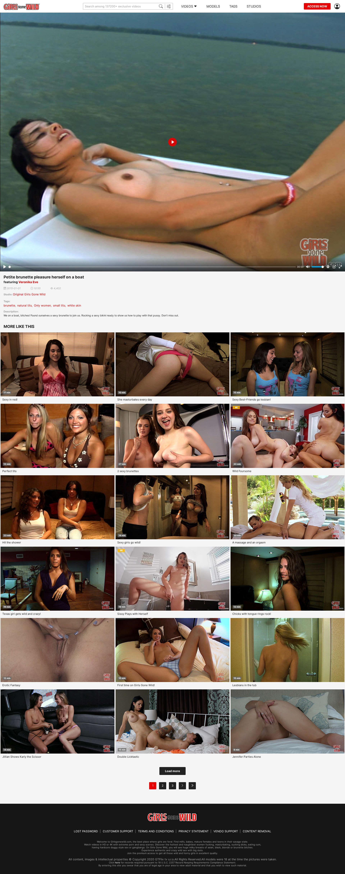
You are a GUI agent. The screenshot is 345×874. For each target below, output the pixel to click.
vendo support (225, 831)
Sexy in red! (9, 399)
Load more (172, 771)
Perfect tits (9, 471)
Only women (42, 305)
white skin (74, 305)
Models (213, 6)
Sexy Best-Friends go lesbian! (251, 399)
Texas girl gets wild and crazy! (21, 614)
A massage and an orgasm (249, 542)
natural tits (24, 305)
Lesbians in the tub (244, 685)
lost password (86, 831)
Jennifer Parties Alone (246, 756)
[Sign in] (337, 6)
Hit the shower (11, 542)
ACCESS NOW (317, 6)
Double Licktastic (128, 756)
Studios (254, 6)
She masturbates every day (134, 399)
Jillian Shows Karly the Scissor (21, 756)
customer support (118, 831)
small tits (59, 305)
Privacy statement (194, 831)
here (117, 862)
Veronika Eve (28, 282)
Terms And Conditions (156, 831)
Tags (233, 6)
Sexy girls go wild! (129, 542)
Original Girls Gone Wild (29, 294)
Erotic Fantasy (11, 685)
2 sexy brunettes (128, 471)
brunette (9, 305)
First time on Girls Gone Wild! (136, 685)
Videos (187, 6)
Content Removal (257, 831)
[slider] (152, 267)
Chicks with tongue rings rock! (251, 614)
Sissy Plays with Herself (132, 614)
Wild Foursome (241, 471)
